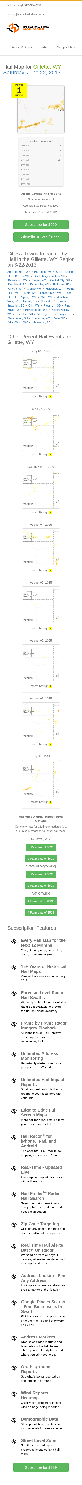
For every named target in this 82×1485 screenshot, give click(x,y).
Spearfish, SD (24, 314)
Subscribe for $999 (41, 225)
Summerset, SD (18, 318)
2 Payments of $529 (41, 858)
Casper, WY (39, 280)
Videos (45, 47)
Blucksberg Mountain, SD (49, 276)
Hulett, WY (29, 293)
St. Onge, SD (45, 314)
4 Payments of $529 (41, 912)
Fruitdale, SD (61, 284)
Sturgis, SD (64, 314)
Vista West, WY (18, 322)
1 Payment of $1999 (41, 901)
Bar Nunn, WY (43, 271)
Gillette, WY (15, 288)
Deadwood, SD (17, 284)
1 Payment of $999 (41, 847)
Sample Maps (66, 47)
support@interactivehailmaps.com (25, 14)
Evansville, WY (39, 284)
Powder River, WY (36, 309)
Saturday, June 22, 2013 (32, 72)
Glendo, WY (34, 288)
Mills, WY (47, 297)
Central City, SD (60, 280)
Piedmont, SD (52, 305)
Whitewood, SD (41, 322)
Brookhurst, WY (18, 280)
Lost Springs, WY (26, 297)
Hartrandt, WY (54, 288)
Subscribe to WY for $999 (40, 237)
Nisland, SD (48, 301)
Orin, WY (34, 305)
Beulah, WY (22, 276)
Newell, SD (30, 301)
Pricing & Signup (22, 47)
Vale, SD (59, 318)
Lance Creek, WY (51, 293)
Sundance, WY (41, 318)
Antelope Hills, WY (18, 271)
